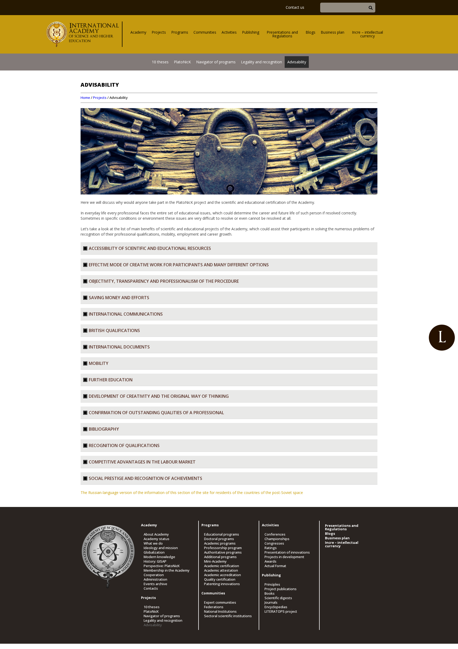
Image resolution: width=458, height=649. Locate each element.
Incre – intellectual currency (367, 34)
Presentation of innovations (287, 552)
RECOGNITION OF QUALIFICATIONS (124, 445)
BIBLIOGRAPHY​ (104, 429)
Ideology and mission (161, 548)
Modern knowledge (159, 557)
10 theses (160, 61)
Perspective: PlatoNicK (162, 566)
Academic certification (221, 566)
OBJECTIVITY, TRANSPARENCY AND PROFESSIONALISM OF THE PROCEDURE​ (164, 281)
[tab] (229, 248)
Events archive (155, 584)
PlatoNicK (182, 61)
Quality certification (219, 579)
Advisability (296, 61)
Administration (155, 579)
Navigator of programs (216, 61)
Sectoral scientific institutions (228, 616)
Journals (271, 602)
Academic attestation (221, 570)
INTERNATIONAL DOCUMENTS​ (119, 347)
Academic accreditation (222, 575)
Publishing (250, 32)
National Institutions (220, 611)
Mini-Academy (215, 561)
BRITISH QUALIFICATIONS (114, 330)
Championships (277, 539)
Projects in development (284, 557)
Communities (204, 32)
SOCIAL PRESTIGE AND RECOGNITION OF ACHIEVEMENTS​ (145, 478)
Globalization (154, 552)
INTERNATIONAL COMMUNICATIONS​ (126, 314)
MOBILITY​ (98, 363)
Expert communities (220, 602)
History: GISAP (155, 561)
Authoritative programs (223, 552)
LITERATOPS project (281, 611)
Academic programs (220, 543)
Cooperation (154, 575)
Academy (138, 32)
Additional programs (220, 557)
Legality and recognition (261, 61)
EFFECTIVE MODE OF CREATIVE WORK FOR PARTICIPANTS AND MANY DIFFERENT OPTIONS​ (179, 265)
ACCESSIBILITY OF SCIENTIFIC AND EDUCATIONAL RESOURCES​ (150, 248)
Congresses (274, 543)
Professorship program (223, 548)
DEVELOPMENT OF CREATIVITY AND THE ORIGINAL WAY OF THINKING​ (159, 396)
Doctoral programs (219, 539)
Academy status (156, 539)
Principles (272, 584)
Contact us (295, 7)
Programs (179, 32)
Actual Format (275, 566)
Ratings (271, 548)
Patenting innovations (222, 584)
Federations (213, 607)
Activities (229, 32)
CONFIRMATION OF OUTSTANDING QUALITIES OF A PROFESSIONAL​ (156, 413)
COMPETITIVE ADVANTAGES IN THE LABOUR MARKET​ (142, 462)
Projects (159, 32)
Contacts (151, 588)
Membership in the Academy (167, 570)
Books (270, 593)
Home (85, 97)
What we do (153, 543)
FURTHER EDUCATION (111, 380)
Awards (270, 561)
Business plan (332, 32)
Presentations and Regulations (282, 34)
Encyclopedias (276, 607)
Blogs (310, 32)
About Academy (156, 534)
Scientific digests (278, 598)
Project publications (281, 589)
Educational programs (221, 534)
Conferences (275, 534)
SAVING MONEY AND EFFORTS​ (119, 298)
